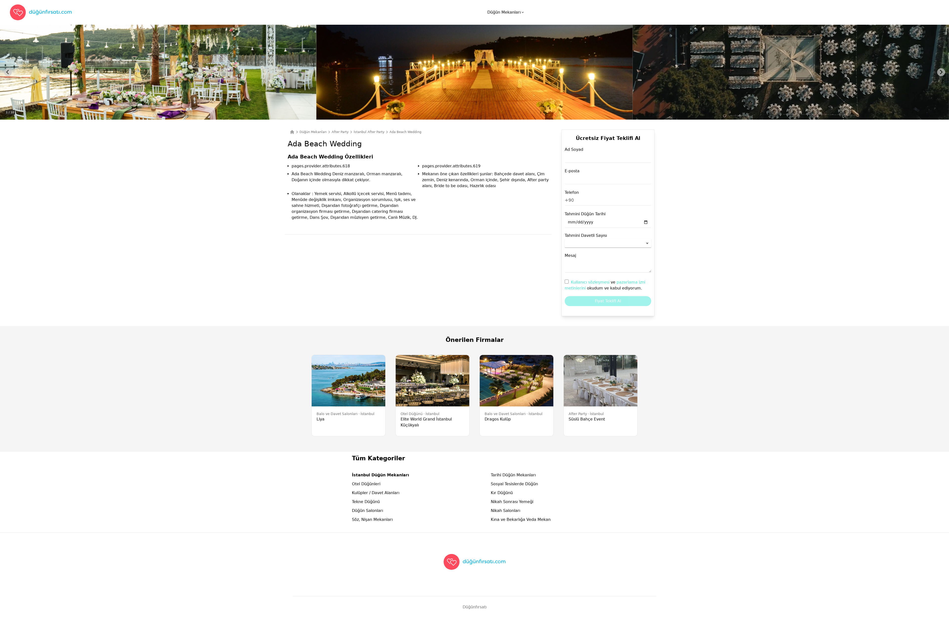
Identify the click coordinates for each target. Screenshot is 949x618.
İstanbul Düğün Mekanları (380, 475)
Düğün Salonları (367, 510)
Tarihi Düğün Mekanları (513, 475)
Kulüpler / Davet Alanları (375, 492)
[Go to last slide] (8, 72)
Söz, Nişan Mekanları (372, 519)
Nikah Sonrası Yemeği (512, 501)
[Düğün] (292, 132)
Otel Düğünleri (366, 484)
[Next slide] (941, 72)
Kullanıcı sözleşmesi (591, 282)
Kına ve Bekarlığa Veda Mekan (521, 519)
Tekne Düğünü (366, 501)
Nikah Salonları (505, 510)
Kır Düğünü (502, 492)
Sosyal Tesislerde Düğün (514, 484)
